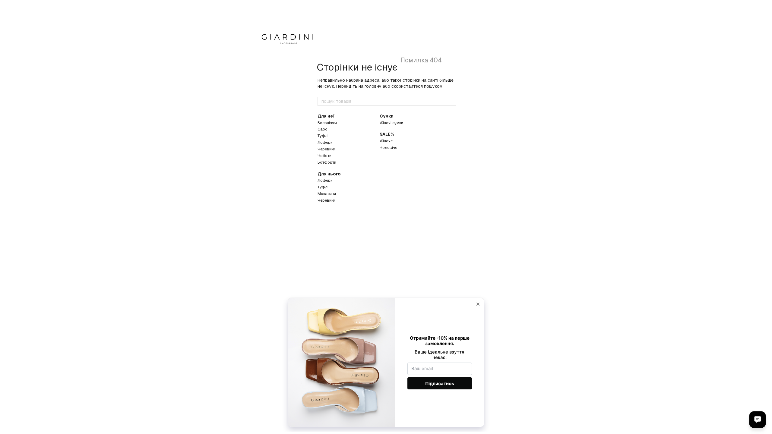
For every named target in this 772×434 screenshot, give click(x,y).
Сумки (387, 116)
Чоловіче (388, 147)
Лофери (325, 142)
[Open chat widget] (757, 419)
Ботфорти (327, 162)
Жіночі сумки (391, 122)
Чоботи (324, 155)
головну (373, 86)
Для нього (329, 174)
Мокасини (327, 193)
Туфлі (323, 135)
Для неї (326, 116)
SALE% (387, 134)
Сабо (322, 129)
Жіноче (386, 140)
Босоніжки (327, 122)
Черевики (326, 149)
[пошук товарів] (451, 101)
